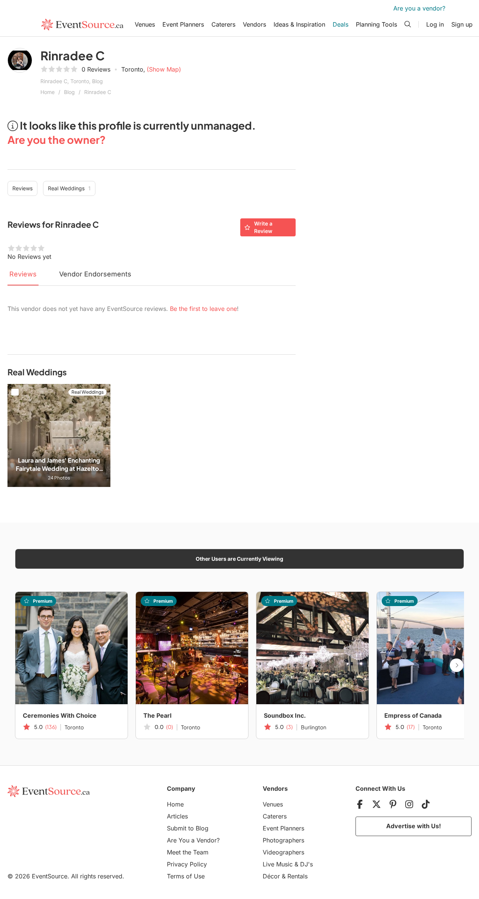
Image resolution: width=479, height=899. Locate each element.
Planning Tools (376, 24)
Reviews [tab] (23, 274)
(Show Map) (164, 69)
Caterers (223, 24)
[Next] (456, 665)
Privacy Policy (187, 864)
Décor (271, 876)
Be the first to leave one (203, 308)
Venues (145, 24)
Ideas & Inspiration (299, 24)
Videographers (283, 852)
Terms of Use (186, 876)
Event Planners (183, 24)
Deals (340, 24)
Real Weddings (69, 188)
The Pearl (157, 715)
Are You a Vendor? (193, 840)
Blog (69, 92)
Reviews (22, 188)
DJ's (306, 864)
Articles (177, 816)
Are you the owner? (56, 139)
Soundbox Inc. (285, 715)
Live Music (278, 864)
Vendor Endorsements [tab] (95, 274)
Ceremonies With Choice (60, 715)
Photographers (283, 840)
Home (47, 92)
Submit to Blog (187, 828)
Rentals (297, 876)
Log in (435, 24)
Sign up (462, 24)
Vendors (254, 24)
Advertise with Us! (413, 826)
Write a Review (263, 227)
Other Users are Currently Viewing (239, 559)
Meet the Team (187, 852)
